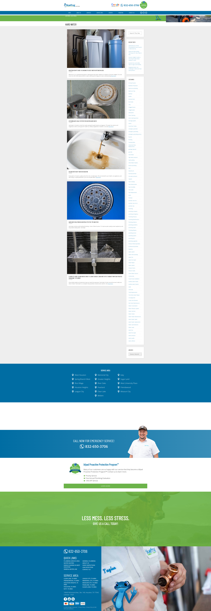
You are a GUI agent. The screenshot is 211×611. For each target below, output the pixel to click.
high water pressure (133, 172)
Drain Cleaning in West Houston (72, 581)
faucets (130, 152)
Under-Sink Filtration (133, 315)
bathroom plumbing (133, 103)
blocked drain (132, 114)
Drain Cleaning (132, 130)
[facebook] (141, 13)
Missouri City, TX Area (90, 598)
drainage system (132, 136)
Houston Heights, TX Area (71, 599)
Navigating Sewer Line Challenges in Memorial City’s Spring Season (135, 84)
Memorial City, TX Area (90, 596)
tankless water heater (133, 296)
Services (89, 12)
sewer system (132, 280)
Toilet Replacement (133, 307)
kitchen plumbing (132, 180)
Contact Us (131, 12)
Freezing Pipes (132, 157)
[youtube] (144, 13)
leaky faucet (131, 186)
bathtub (130, 109)
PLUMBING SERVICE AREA (72, 576)
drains (130, 138)
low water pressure (133, 191)
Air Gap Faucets (132, 98)
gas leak (130, 167)
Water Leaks (131, 342)
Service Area (100, 12)
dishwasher (131, 128)
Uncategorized (132, 313)
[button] (208, 597)
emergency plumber (133, 144)
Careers (111, 12)
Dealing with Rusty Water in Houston (78, 187)
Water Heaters (69, 578)
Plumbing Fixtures (133, 232)
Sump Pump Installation (134, 294)
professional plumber (133, 261)
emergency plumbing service (135, 149)
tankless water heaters (134, 299)
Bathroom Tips (132, 106)
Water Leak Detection (133, 340)
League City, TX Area (89, 594)
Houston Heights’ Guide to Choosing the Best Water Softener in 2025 (86, 86)
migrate (130, 194)
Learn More (105, 501)
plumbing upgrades (133, 256)
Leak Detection (87, 583)
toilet (130, 302)
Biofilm (130, 111)
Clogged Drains (132, 122)
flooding (130, 155)
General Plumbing (88, 576)
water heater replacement (134, 337)
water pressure (132, 350)
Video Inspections (88, 580)
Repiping (130, 264)
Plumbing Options (133, 237)
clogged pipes (132, 125)
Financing (120, 12)
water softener (132, 356)
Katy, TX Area (68, 604)
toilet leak (131, 305)
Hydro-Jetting (131, 175)
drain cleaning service (133, 133)
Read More (113, 91)
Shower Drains (132, 283)
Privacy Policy (196, 608)
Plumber (130, 213)
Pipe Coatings (132, 197)
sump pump (131, 291)
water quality (131, 353)
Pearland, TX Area (88, 600)
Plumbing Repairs (132, 245)
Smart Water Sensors (133, 288)
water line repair (132, 348)
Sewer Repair (132, 278)
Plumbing (131, 224)
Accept (196, 605)
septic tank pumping (133, 269)
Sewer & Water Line (70, 584)
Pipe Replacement (133, 207)
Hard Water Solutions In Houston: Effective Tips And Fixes (84, 237)
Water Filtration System (134, 323)
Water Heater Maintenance (135, 332)
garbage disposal (132, 164)
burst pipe (131, 117)
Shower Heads (132, 286)
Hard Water (131, 170)
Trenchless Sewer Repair (134, 310)
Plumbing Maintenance (134, 234)
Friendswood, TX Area (71, 596)
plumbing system (132, 251)
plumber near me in (133, 218)
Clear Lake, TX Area (70, 594)
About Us (79, 12)
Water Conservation (133, 321)
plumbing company (133, 226)
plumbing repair (132, 243)
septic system (132, 267)
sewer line (131, 272)
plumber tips (131, 221)
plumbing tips (132, 253)
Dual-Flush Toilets (132, 141)
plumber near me (132, 216)
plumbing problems (133, 240)
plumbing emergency (133, 229)
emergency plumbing (133, 147)
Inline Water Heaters (133, 178)
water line (131, 345)
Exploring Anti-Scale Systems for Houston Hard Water (83, 136)
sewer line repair (132, 275)
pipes (130, 210)
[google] (146, 13)
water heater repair (133, 334)
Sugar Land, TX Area (89, 602)
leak (129, 183)
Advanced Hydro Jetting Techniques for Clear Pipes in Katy (135, 68)
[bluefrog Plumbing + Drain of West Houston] (72, 5)
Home (69, 12)
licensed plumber (132, 189)
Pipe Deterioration (133, 199)
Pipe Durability (132, 202)
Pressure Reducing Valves (134, 259)
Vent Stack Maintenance (134, 318)
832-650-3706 (131, 5)
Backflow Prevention (133, 101)
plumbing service (132, 248)
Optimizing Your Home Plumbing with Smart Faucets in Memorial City (135, 62)
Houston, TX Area (70, 602)
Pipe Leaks (131, 205)
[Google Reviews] (115, 6)
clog (129, 120)
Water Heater (132, 329)
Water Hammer (132, 326)
